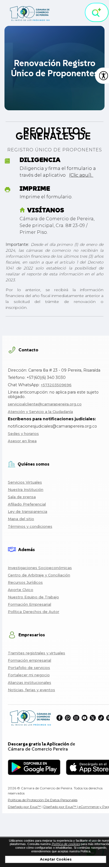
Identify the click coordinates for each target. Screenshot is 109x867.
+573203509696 (56, 385)
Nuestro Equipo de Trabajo (33, 597)
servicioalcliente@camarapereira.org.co (45, 404)
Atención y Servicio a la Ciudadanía (40, 411)
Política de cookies (65, 844)
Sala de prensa (22, 497)
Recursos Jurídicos (25, 582)
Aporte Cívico (20, 589)
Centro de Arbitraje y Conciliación (39, 575)
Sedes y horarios (23, 433)
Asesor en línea (22, 441)
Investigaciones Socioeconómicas (40, 567)
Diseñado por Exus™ (24, 807)
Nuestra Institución (25, 489)
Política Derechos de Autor (33, 611)
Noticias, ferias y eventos (31, 690)
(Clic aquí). (81, 175)
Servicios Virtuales (25, 482)
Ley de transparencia (27, 511)
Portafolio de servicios (29, 667)
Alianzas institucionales (29, 682)
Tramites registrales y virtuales (36, 653)
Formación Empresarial (29, 604)
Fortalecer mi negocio (29, 675)
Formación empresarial (29, 660)
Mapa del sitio (21, 518)
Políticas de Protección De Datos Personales (42, 800)
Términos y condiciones (30, 526)
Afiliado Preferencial (27, 504)
